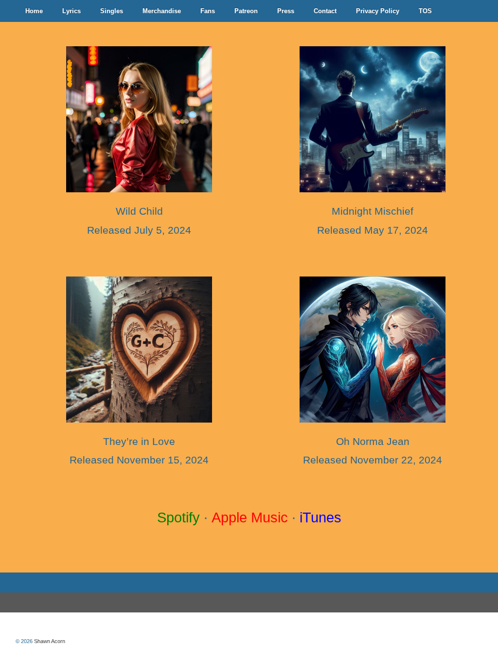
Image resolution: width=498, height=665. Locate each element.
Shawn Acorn (49, 641)
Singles (111, 11)
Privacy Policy (377, 11)
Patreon (246, 11)
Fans (207, 11)
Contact (325, 11)
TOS (425, 11)
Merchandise (161, 11)
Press (285, 11)
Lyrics (71, 11)
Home (34, 11)
